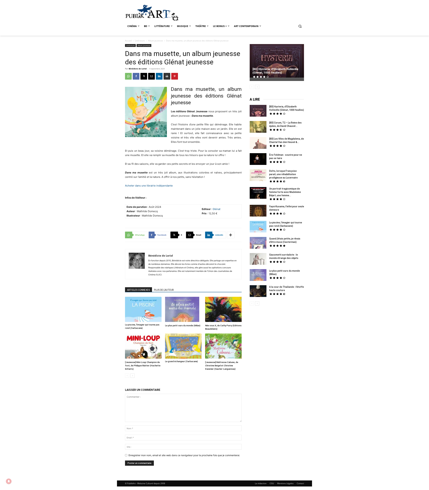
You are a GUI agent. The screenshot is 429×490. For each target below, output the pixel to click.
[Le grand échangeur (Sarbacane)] (183, 346)
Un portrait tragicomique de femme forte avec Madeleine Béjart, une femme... (285, 192)
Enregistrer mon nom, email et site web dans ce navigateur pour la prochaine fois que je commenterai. (184, 455)
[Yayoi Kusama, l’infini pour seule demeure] (258, 211)
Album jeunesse (155, 40)
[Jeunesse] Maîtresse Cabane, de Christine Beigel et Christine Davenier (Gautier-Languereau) (221, 365)
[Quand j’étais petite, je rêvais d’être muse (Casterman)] (258, 243)
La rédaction (260, 483)
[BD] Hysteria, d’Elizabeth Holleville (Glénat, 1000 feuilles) (275, 70)
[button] (300, 26)
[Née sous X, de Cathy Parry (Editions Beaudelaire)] (223, 310)
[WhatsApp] (128, 76)
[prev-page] (127, 376)
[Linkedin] (159, 76)
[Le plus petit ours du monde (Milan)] (183, 310)
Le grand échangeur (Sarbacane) (181, 361)
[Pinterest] (174, 76)
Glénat (216, 209)
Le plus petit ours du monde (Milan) (182, 325)
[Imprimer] (167, 76)
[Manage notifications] (8, 481)
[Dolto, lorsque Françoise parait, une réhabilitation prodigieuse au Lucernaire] (258, 175)
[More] (230, 235)
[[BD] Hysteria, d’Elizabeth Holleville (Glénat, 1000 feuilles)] (277, 61)
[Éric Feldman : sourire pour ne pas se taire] (258, 159)
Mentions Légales (285, 483)
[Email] (151, 76)
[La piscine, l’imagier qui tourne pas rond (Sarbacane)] (143, 309)
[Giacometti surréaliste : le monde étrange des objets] (258, 259)
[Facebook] (136, 76)
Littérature (140, 40)
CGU (272, 483)
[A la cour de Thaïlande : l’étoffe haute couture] (258, 291)
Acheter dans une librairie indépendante (149, 185)
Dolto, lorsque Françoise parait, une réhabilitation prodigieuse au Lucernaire (283, 174)
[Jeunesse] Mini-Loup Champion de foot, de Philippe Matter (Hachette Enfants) (142, 365)
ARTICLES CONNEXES (138, 290)
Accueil (128, 40)
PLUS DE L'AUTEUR (164, 290)
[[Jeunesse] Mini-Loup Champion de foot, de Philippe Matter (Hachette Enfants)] (143, 346)
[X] (143, 76)
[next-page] (132, 376)
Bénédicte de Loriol (138, 68)
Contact (300, 483)
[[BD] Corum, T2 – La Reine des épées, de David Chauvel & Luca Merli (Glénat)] (258, 127)
